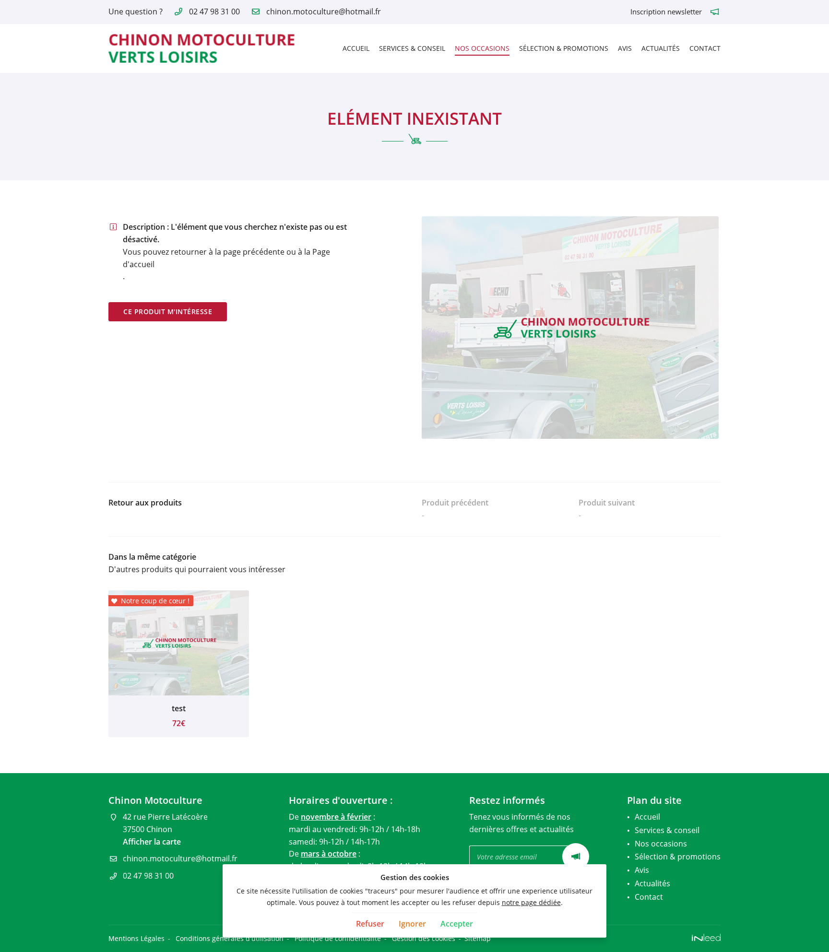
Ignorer (412, 923)
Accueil (356, 48)
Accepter (456, 923)
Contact (705, 48)
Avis (625, 48)
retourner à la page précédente (227, 252)
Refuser (370, 923)
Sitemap (477, 938)
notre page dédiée (531, 902)
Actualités (660, 48)
